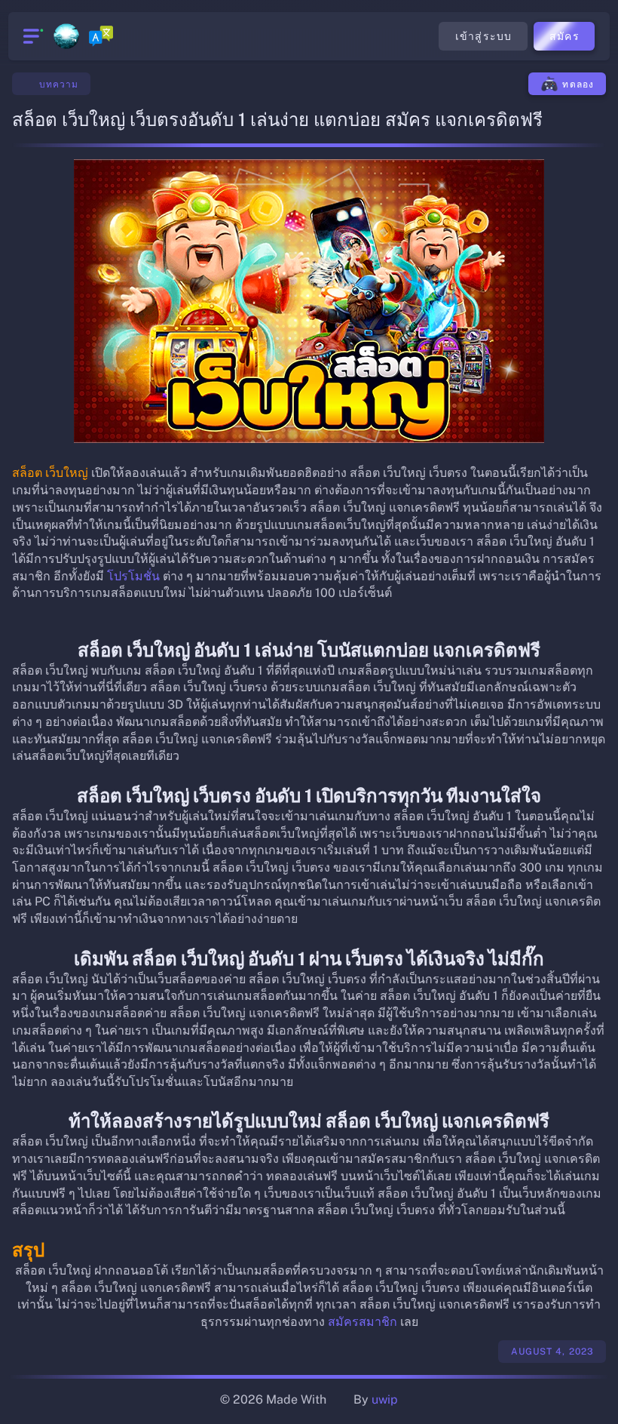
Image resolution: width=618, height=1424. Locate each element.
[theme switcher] (66, 36)
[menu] (31, 36)
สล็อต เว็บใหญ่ (50, 473)
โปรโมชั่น (133, 576)
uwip (385, 1399)
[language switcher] (101, 36)
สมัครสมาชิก (362, 1322)
